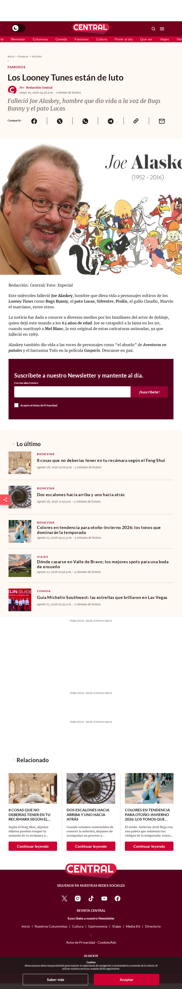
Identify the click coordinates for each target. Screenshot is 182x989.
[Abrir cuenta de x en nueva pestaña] (64, 898)
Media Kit (133, 926)
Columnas (40, 39)
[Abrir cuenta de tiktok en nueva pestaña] (91, 898)
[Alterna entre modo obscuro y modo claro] (18, 28)
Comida (61, 39)
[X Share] (60, 121)
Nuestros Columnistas (51, 926)
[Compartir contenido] (5, 499)
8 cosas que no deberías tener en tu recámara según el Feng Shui (101, 460)
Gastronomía (97, 926)
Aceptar (126, 979)
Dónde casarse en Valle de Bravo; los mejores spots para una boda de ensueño (102, 564)
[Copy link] (136, 121)
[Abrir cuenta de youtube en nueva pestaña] (104, 898)
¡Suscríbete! (149, 392)
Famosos (82, 39)
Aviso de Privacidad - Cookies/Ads (91, 942)
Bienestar (18, 39)
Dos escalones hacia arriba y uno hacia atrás (81, 494)
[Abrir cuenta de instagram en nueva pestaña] (78, 898)
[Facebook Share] (34, 121)
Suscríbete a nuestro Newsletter (91, 918)
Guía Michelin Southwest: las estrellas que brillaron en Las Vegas (102, 597)
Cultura (101, 39)
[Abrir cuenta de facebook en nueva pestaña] (117, 898)
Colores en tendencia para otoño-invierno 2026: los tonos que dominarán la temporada (99, 530)
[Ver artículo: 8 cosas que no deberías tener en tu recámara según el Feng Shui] (20, 463)
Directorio (153, 926)
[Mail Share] (161, 121)
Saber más (55, 979)
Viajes (164, 39)
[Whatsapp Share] (85, 121)
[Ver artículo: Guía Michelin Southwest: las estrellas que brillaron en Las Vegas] (20, 600)
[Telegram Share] (110, 121)
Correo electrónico (26, 383)
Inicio (11, 56)
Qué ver (146, 39)
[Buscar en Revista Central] (153, 29)
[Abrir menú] (162, 29)
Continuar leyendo (33, 846)
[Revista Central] (91, 28)
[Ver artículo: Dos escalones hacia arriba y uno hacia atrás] (20, 497)
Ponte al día (124, 39)
